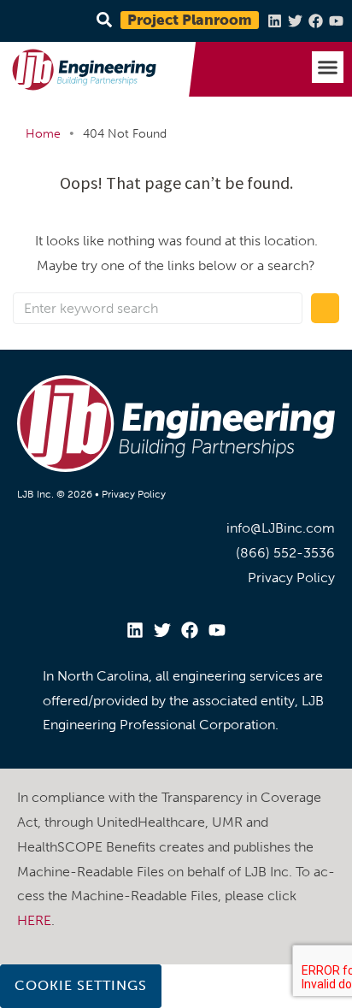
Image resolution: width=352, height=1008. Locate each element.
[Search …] (101, 21)
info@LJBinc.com (280, 528)
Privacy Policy (134, 494)
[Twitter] (295, 21)
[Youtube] (336, 21)
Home (43, 134)
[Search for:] (157, 308)
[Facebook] (315, 21)
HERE (34, 920)
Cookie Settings (81, 985)
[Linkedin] (274, 21)
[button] (328, 67)
